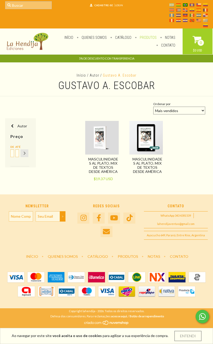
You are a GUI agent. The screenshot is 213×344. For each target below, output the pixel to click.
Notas (169, 37)
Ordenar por (162, 104)
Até (16, 146)
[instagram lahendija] (83, 218)
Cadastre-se (103, 5)
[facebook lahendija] (99, 218)
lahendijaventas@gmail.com (176, 223)
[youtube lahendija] (114, 218)
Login (119, 5)
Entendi (188, 336)
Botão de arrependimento (147, 316)
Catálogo (122, 37)
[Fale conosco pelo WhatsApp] (202, 316)
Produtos (148, 37)
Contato (167, 45)
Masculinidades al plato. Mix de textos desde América (103, 165)
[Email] (106, 231)
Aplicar (24, 153)
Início (68, 37)
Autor (94, 75)
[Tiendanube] (106, 324)
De (11, 146)
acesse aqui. (119, 316)
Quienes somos (94, 37)
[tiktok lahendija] (129, 218)
